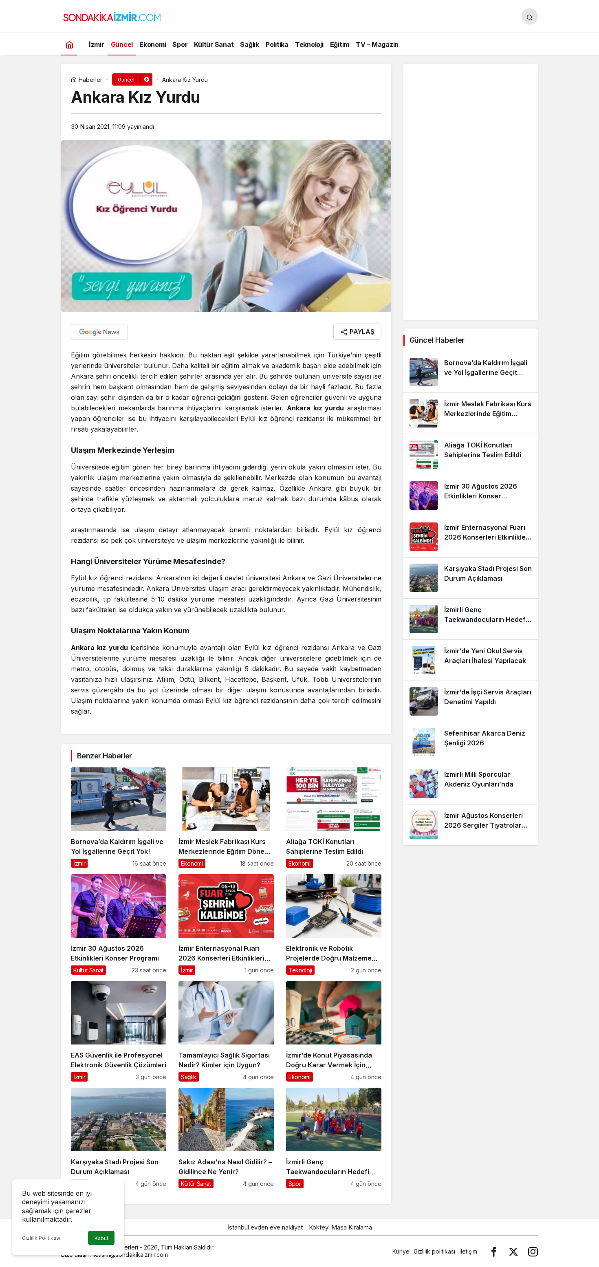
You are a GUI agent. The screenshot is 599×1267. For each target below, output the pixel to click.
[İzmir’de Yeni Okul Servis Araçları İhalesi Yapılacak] (470, 660)
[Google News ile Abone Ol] (99, 331)
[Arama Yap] (530, 16)
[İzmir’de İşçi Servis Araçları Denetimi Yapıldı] (470, 701)
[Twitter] (513, 1251)
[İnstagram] (533, 1251)
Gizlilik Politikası (41, 1238)
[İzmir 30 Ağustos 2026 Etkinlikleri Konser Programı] (118, 924)
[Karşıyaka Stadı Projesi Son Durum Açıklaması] (118, 1138)
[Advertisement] (471, 192)
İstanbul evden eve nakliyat (265, 1227)
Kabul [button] (101, 1238)
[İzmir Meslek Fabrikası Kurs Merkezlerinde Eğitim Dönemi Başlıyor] (226, 817)
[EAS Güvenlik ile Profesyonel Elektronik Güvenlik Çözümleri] (118, 1031)
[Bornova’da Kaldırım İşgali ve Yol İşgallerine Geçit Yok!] (118, 817)
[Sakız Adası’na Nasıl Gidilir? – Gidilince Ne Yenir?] (226, 1138)
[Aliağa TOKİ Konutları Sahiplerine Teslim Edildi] (333, 817)
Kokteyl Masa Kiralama (340, 1227)
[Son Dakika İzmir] (112, 15)
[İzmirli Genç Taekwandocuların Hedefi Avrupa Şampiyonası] (333, 1138)
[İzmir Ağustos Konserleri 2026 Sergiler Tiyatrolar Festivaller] (470, 824)
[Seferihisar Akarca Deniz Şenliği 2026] (470, 742)
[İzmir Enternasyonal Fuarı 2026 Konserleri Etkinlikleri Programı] (226, 924)
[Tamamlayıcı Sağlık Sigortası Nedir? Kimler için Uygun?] (226, 1031)
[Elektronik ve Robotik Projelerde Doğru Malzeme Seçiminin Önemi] (333, 924)
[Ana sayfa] (69, 44)
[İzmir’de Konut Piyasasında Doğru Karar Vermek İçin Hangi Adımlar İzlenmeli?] (333, 1031)
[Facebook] (494, 1251)
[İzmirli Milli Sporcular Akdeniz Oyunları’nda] (470, 783)
